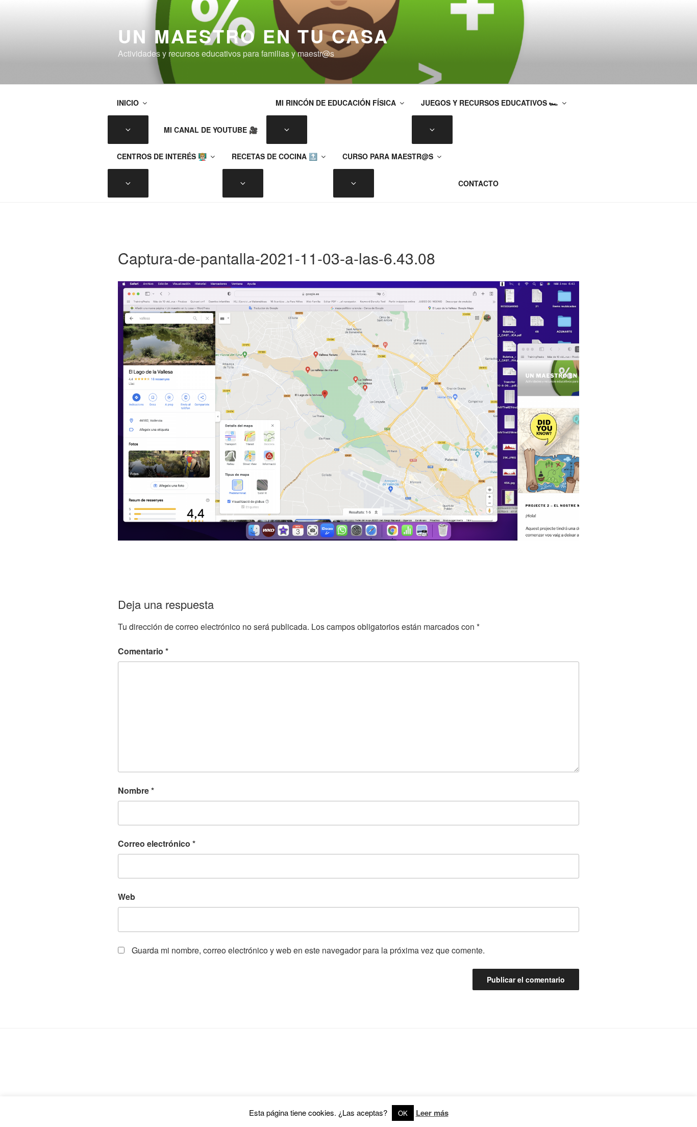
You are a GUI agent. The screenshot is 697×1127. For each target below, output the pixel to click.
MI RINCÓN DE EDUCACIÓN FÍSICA (336, 102)
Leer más (432, 1112)
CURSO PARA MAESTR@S (387, 156)
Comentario (143, 651)
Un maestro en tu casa (253, 35)
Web (126, 896)
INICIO (128, 102)
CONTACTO (478, 183)
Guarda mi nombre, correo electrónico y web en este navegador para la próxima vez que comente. (308, 950)
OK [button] (403, 1113)
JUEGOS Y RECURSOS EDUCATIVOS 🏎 (489, 102)
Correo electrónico (156, 843)
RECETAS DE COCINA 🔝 (274, 156)
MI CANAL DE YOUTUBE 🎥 (211, 130)
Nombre (136, 790)
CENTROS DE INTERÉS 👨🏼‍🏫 (162, 156)
